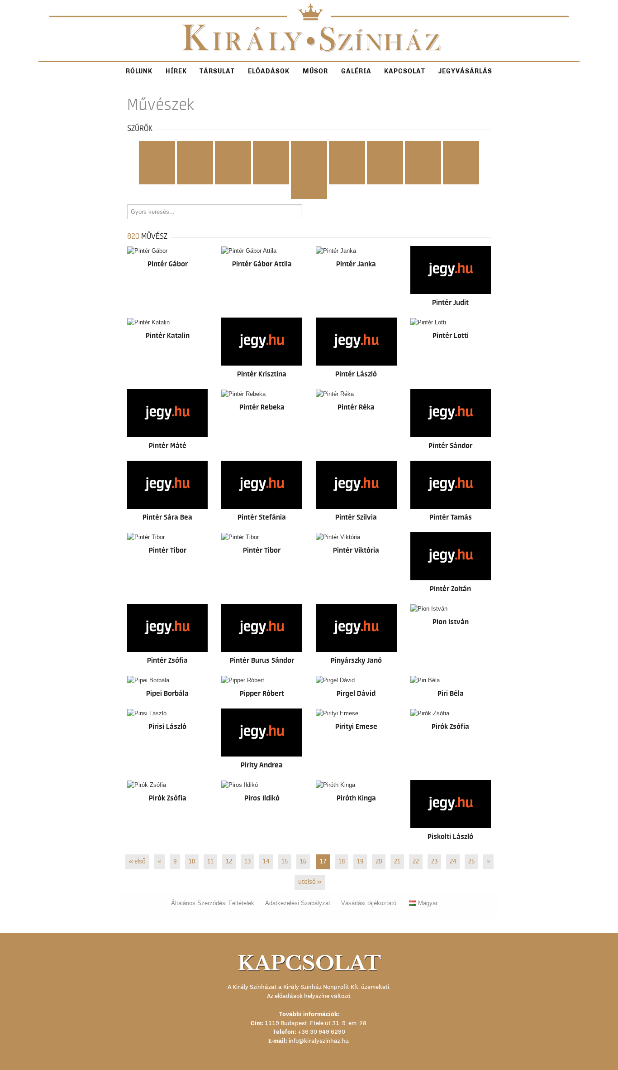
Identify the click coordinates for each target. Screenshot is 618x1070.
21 (397, 861)
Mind (157, 148)
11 (210, 861)
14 (266, 861)
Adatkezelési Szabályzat (297, 903)
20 (379, 861)
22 (416, 861)
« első (137, 861)
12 (229, 861)
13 (247, 861)
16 (303, 861)
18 (341, 861)
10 (192, 861)
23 (434, 861)
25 (471, 861)
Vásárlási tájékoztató (368, 903)
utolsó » (309, 882)
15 (284, 861)
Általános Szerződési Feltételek (212, 903)
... (309, 192)
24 (453, 861)
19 (360, 861)
